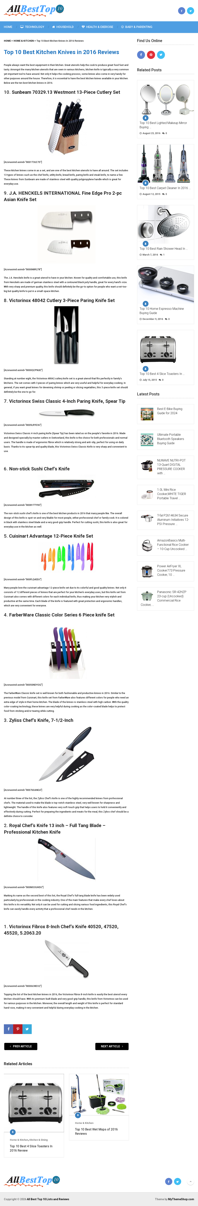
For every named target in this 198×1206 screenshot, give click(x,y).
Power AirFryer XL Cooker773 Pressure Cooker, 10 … (171, 570)
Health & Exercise (99, 27)
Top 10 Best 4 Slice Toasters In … (162, 374)
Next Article (110, 1046)
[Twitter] (161, 55)
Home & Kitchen (19, 1140)
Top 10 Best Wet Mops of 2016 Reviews (96, 1131)
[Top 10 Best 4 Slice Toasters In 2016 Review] (34, 1103)
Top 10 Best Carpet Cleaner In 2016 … (165, 188)
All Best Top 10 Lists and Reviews (48, 1199)
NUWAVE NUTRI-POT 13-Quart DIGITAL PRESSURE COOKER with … (171, 467)
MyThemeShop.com (181, 1199)
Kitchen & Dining (38, 1140)
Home (8, 27)
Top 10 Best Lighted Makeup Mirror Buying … (163, 125)
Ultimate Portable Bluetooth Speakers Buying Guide (170, 439)
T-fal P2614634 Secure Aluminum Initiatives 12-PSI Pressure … (173, 520)
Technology (34, 27)
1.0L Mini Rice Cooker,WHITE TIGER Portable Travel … (171, 494)
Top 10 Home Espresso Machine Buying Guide (162, 311)
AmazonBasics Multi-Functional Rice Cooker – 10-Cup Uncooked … (173, 545)
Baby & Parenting (138, 27)
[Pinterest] (151, 55)
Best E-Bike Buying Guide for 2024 (169, 411)
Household (65, 27)
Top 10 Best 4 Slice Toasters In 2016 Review (31, 1148)
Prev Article (22, 1046)
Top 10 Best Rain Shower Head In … (164, 248)
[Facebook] (141, 55)
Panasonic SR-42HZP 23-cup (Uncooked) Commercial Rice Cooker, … (163, 598)
